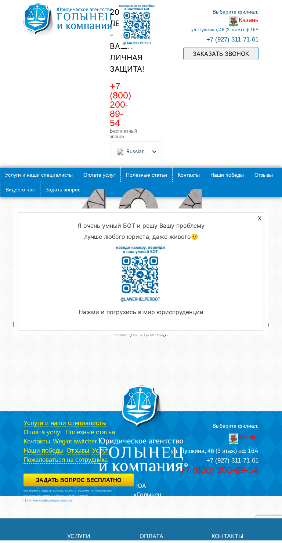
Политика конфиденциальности (48, 500)
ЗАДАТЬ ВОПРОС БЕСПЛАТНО (79, 480)
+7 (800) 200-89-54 (120, 104)
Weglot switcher (75, 441)
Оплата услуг (99, 175)
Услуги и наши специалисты (39, 175)
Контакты (189, 175)
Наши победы (227, 175)
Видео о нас (20, 190)
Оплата (151, 536)
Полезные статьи (146, 175)
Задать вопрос (63, 190)
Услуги (78, 536)
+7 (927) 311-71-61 (232, 39)
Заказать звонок (221, 53)
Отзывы (263, 175)
